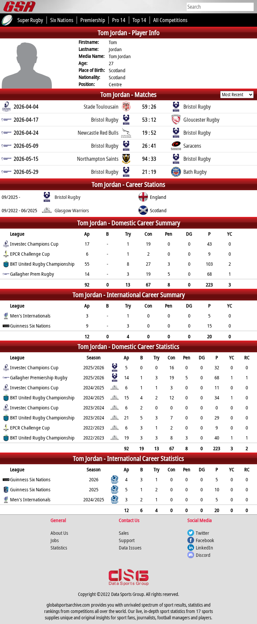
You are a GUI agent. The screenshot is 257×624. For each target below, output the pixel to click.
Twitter (202, 532)
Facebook (205, 540)
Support (127, 540)
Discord (203, 554)
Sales (124, 532)
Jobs (55, 540)
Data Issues (130, 547)
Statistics (59, 547)
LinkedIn (204, 547)
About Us (59, 532)
